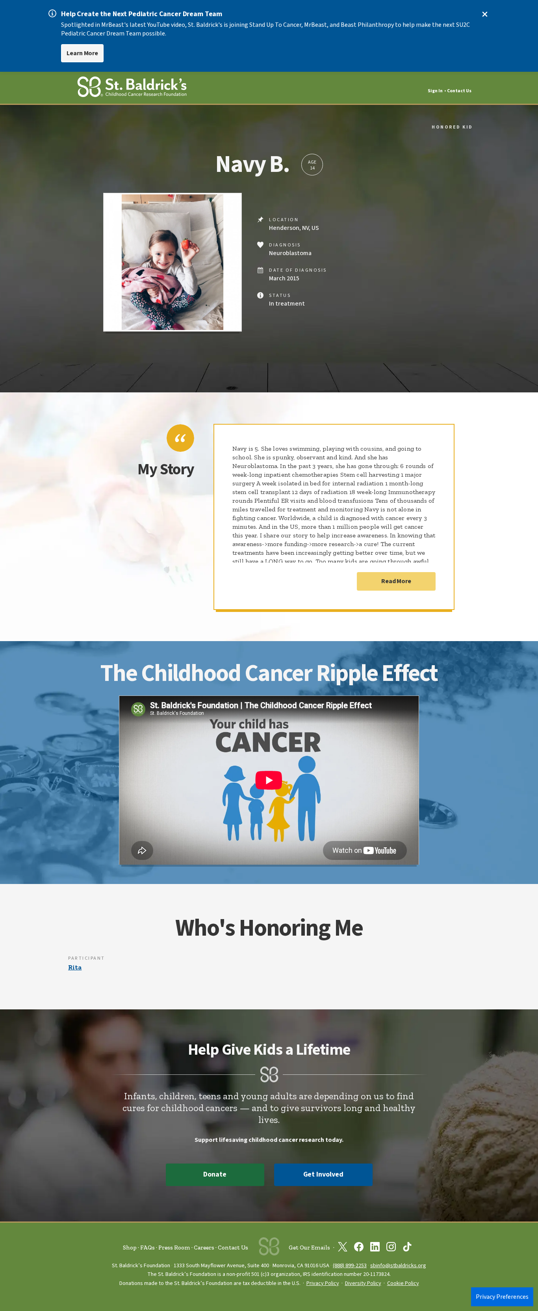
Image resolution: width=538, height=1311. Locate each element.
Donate (214, 1174)
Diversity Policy (363, 1283)
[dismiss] (485, 14)
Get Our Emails (309, 1247)
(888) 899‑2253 (350, 1265)
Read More (396, 581)
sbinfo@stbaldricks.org (398, 1265)
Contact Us (459, 91)
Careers (204, 1247)
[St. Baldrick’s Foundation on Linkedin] (375, 1248)
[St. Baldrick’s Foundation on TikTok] (407, 1248)
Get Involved (323, 1174)
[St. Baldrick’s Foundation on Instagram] (391, 1248)
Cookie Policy (403, 1283)
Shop (130, 1247)
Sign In (435, 91)
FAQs (147, 1247)
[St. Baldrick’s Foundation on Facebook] (359, 1248)
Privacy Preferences (502, 1296)
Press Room (174, 1247)
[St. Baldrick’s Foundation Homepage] (132, 88)
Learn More (82, 53)
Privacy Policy (322, 1283)
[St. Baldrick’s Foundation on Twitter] (342, 1248)
